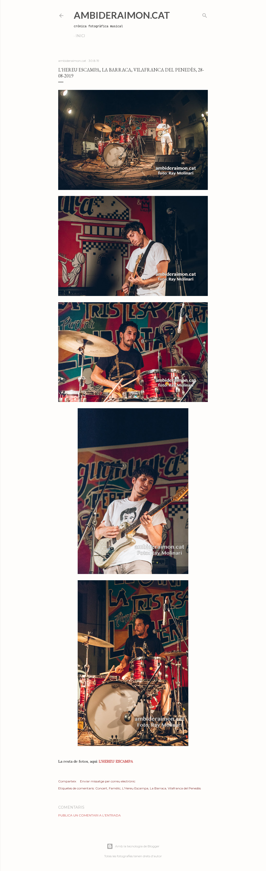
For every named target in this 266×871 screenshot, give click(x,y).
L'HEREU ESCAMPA (116, 761)
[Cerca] (205, 14)
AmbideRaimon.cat (122, 15)
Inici (80, 36)
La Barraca (158, 788)
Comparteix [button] (67, 781)
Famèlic (115, 788)
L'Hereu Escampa (135, 788)
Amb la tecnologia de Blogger (137, 846)
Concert (101, 788)
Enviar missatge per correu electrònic (107, 781)
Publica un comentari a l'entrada (89, 815)
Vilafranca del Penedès (184, 788)
